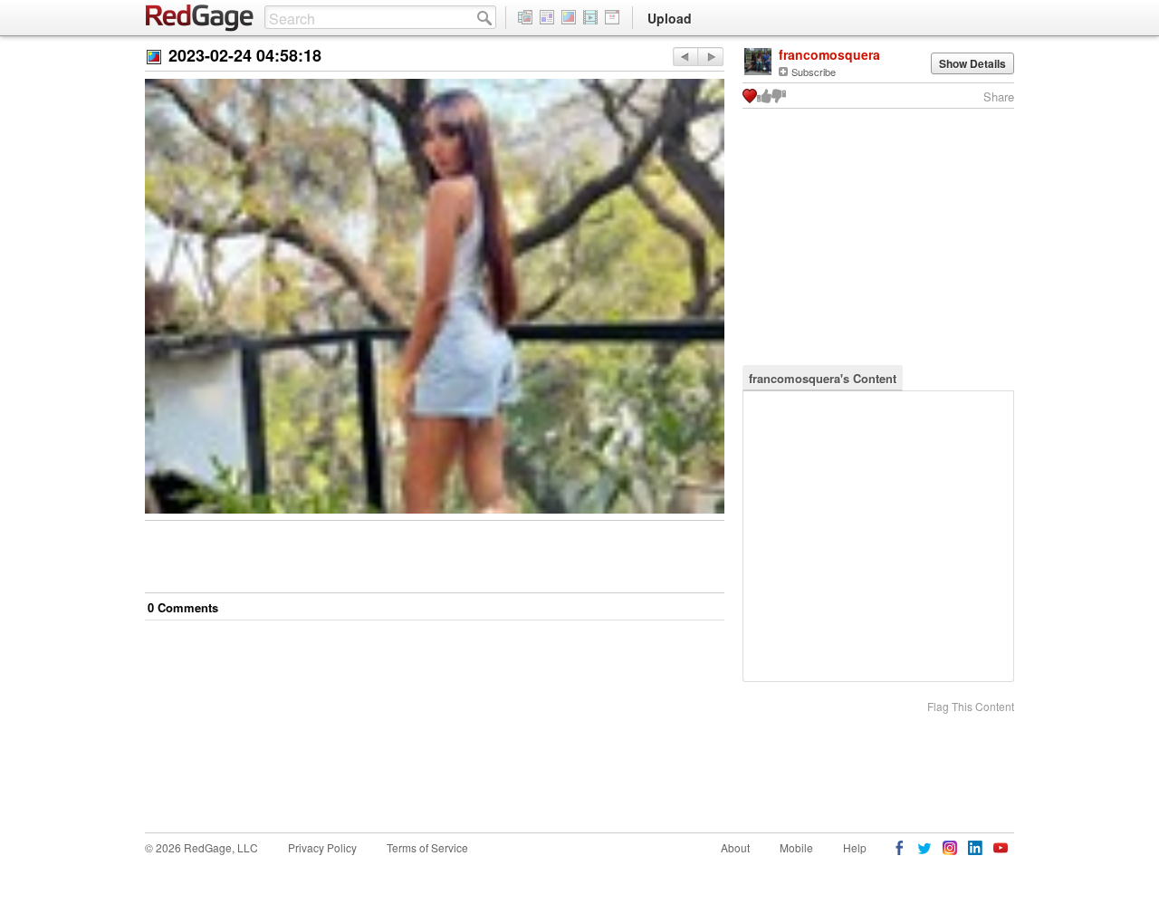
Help (855, 847)
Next (685, 56)
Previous (710, 56)
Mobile (796, 847)
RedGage (200, 18)
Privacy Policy (322, 847)
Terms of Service (427, 847)
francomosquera (829, 54)
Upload (669, 18)
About (735, 847)
